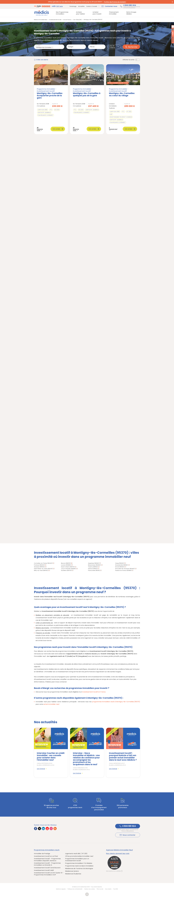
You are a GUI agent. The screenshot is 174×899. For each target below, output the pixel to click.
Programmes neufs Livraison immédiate (79, 866)
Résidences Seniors (72, 871)
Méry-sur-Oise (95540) (41, 570)
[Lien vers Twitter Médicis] (39, 828)
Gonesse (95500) (39, 567)
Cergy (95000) (119, 563)
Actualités (81, 6)
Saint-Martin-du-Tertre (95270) (43, 568)
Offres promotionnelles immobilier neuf (79, 856)
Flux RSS (115, 889)
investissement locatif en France (93, 692)
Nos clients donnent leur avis (117, 853)
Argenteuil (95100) (93, 563)
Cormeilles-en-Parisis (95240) (43, 563)
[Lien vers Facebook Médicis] (35, 828)
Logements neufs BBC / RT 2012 (76, 854)
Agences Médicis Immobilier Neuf (119, 850)
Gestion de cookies (89, 889)
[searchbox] (54, 47)
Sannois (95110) (92, 568)
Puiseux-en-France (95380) (123, 570)
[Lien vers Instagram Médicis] (51, 828)
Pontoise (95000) (39, 565)
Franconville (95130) (94, 570)
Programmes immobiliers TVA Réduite (78, 863)
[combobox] (49, 46)
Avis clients (108, 889)
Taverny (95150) (92, 567)
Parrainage (73, 6)
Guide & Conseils (91, 6)
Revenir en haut (87, 894)
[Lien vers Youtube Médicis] (47, 828)
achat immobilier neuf (51, 704)
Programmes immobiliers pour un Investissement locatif (77, 860)
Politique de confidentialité (75, 889)
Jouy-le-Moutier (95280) (68, 568)
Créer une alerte (42, 60)
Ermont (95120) (119, 567)
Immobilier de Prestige (42, 854)
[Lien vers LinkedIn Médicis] (43, 828)
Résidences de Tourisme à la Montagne (79, 869)
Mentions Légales (61, 889)
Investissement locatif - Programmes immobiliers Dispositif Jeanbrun (47, 860)
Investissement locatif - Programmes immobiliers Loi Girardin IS (47, 864)
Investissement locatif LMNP (44, 870)
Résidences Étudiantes (73, 874)
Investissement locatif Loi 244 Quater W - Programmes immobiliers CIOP (49, 874)
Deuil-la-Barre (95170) (67, 567)
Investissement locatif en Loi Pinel (46, 856)
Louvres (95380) (66, 565)
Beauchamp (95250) (94, 565)
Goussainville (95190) (121, 565)
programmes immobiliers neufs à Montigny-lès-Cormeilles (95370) (116, 702)
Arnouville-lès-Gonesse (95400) (124, 568)
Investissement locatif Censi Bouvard (47, 868)
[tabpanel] (51, 752)
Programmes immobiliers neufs (46, 850)
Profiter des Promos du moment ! (115, 2)
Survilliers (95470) (66, 570)
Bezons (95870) (65, 563)
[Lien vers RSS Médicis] (55, 828)
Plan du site (100, 889)
